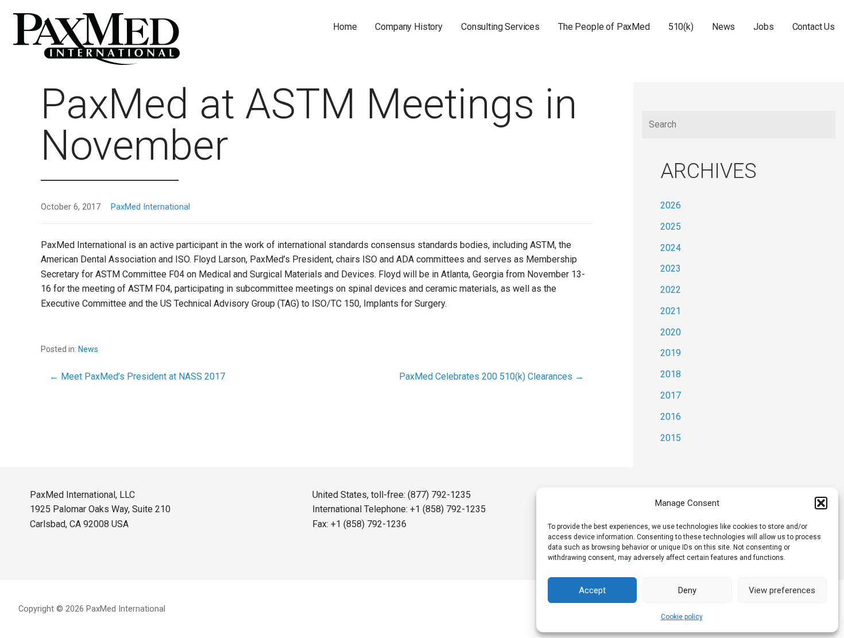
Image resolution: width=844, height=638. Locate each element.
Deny (687, 590)
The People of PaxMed (604, 26)
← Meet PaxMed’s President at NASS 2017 (137, 376)
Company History (409, 26)
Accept (592, 590)
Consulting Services (500, 26)
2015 (670, 437)
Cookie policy (682, 617)
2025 (670, 226)
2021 (670, 311)
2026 (670, 205)
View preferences (782, 590)
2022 (670, 289)
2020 (670, 332)
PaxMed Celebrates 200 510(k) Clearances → (491, 376)
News (723, 26)
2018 (670, 374)
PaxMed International (150, 207)
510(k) (681, 26)
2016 (670, 416)
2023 (670, 268)
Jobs (763, 26)
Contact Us (813, 26)
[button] (821, 503)
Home (345, 26)
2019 (670, 352)
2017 (670, 395)
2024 (670, 247)
